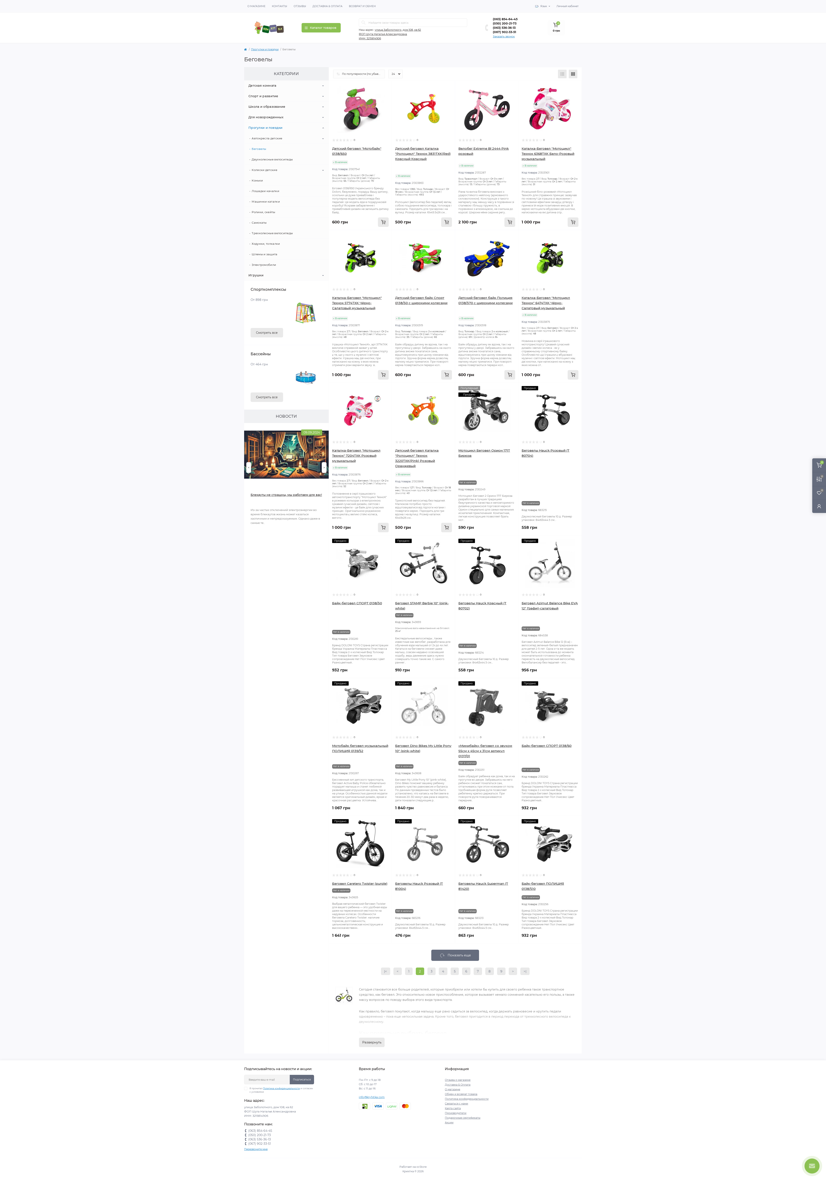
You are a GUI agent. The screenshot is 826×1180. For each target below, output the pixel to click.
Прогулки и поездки (265, 49)
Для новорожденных (266, 117)
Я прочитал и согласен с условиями (281, 1090)
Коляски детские (264, 170)
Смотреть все (267, 333)
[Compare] (385, 103)
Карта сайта (453, 1108)
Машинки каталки (266, 201)
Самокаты (259, 222)
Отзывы (300, 6)
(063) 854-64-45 (505, 19)
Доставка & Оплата (327, 6)
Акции (449, 1122)
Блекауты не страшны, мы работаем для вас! (286, 495)
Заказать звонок (504, 36)
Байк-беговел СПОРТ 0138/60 (547, 746)
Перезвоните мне (256, 1149)
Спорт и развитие (263, 96)
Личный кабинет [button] (567, 6)
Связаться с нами (456, 1103)
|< (385, 971)
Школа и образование (266, 107)
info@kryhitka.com (372, 1097)
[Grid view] (573, 74)
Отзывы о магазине (457, 1080)
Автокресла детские (267, 138)
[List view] (562, 74)
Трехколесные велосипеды (272, 233)
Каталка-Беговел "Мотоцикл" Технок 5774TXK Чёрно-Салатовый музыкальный (357, 303)
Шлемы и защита (264, 254)
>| (525, 971)
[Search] (363, 22)
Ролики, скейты (263, 212)
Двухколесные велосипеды (272, 159)
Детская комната (262, 86)
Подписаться (302, 1079)
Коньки (257, 180)
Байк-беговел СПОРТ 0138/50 (357, 603)
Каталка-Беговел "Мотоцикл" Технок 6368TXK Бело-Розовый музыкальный (548, 153)
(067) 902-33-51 (504, 32)
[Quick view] (385, 87)
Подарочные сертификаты (462, 1117)
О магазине (256, 6)
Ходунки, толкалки (266, 243)
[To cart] (383, 222)
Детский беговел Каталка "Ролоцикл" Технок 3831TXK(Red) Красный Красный (423, 153)
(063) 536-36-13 (504, 28)
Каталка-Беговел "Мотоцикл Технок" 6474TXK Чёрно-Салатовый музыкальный (546, 303)
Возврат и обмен (362, 6)
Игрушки (256, 275)
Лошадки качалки (265, 191)
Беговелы (259, 149)
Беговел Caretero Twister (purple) (359, 884)
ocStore (421, 1166)
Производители (455, 1113)
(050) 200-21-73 (504, 23)
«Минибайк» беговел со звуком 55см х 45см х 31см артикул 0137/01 (485, 751)
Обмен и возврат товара (461, 1094)
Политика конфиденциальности (281, 1088)
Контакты (279, 6)
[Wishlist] (385, 95)
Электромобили (264, 264)
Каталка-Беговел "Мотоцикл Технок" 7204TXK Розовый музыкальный (356, 455)
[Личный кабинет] (819, 506)
